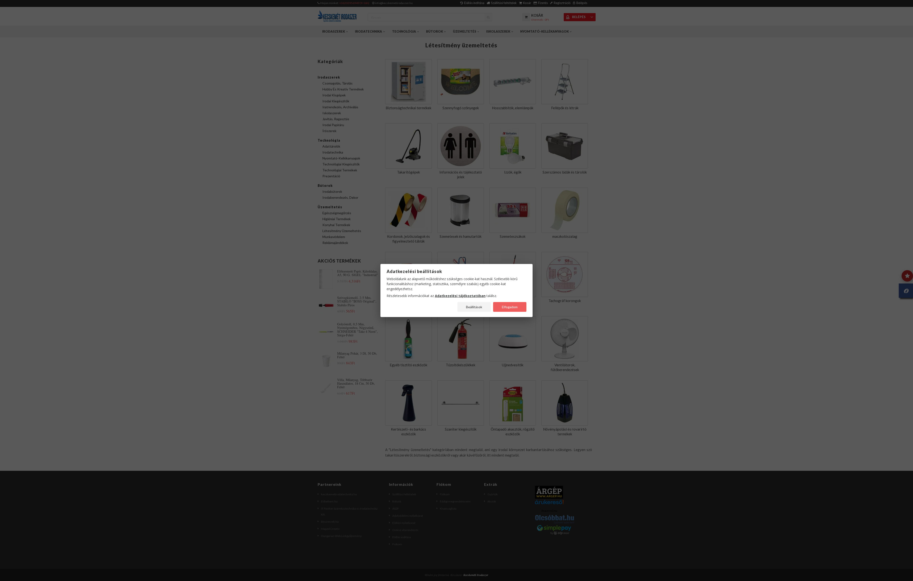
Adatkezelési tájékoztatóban (460, 295)
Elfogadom (510, 307)
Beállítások (474, 307)
